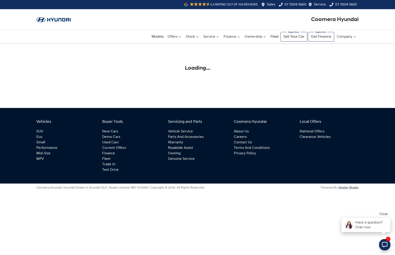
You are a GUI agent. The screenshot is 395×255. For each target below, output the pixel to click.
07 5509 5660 (295, 4)
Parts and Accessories (186, 137)
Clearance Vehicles (315, 137)
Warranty (175, 142)
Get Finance (321, 37)
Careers (240, 137)
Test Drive (110, 170)
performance (46, 148)
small (40, 142)
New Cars (110, 131)
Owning (174, 153)
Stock (190, 37)
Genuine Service (181, 159)
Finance (230, 37)
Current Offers (114, 148)
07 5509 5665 (346, 4)
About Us (241, 131)
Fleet (274, 37)
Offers (173, 37)
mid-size (43, 153)
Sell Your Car (293, 37)
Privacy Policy (245, 153)
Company (344, 37)
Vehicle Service (180, 131)
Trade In (108, 164)
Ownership (253, 37)
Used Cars (110, 142)
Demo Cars (111, 137)
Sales (271, 4)
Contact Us (243, 142)
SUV (39, 131)
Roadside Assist (180, 148)
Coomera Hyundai (335, 19)
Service (320, 4)
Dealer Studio (349, 187)
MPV (40, 159)
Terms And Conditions (252, 148)
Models (158, 37)
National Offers (312, 131)
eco (39, 137)
